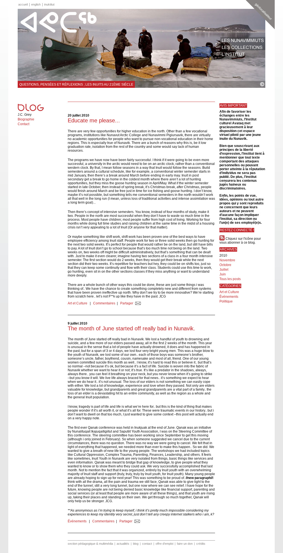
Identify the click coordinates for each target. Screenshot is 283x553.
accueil (23, 4)
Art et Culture (78, 303)
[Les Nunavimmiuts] (242, 40)
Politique (226, 301)
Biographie (26, 119)
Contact (23, 124)
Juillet (223, 270)
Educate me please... (94, 120)
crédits (200, 543)
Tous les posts (230, 279)
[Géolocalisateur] (260, 14)
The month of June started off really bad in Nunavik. (131, 328)
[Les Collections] (242, 47)
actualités (123, 543)
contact (147, 543)
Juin (222, 274)
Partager (126, 303)
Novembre (227, 260)
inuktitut (49, 4)
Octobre (225, 265)
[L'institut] (242, 54)
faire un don (185, 543)
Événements (77, 521)
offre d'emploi (164, 543)
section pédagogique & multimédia (90, 543)
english (36, 4)
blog (135, 543)
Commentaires (104, 303)
